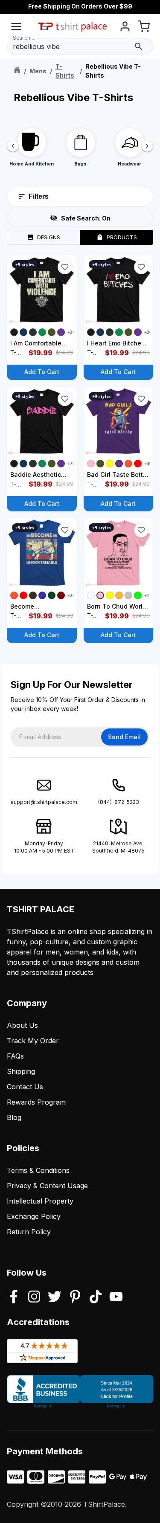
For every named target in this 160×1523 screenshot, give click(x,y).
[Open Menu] (16, 28)
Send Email (124, 736)
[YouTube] (116, 1297)
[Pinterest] (75, 1297)
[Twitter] (54, 1297)
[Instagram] (34, 1297)
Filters (39, 196)
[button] (65, 267)
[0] (143, 28)
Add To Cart (41, 371)
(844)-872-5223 (118, 802)
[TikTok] (95, 1297)
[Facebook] (13, 1297)
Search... (23, 38)
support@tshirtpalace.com (44, 802)
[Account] (125, 28)
